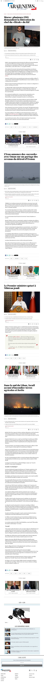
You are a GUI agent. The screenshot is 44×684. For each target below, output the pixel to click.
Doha (24, 358)
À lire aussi (22, 132)
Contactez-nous (31, 673)
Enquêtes (16, 673)
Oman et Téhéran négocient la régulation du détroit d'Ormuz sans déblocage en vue (13, 275)
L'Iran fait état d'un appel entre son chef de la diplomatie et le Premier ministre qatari (13, 375)
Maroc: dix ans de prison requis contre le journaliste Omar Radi (30, 144)
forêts (24, 573)
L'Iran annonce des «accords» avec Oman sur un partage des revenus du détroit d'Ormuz (21, 157)
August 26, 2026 (11, 348)
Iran (26, 258)
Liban (11, 573)
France (2, 675)
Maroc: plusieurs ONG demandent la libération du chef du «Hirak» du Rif (19, 13)
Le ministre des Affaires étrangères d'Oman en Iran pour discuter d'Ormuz (30, 275)
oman (22, 258)
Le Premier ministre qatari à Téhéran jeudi (20, 287)
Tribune (16, 675)
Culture (2, 680)
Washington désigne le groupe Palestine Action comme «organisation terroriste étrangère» (25, 651)
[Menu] (1, 1)
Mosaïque (16, 677)
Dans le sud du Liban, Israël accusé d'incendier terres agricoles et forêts (19, 388)
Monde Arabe (3, 673)
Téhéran (20, 358)
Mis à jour (36, 266)
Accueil (5, 13)
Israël (20, 573)
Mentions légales (32, 677)
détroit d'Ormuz (17, 258)
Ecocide (15, 573)
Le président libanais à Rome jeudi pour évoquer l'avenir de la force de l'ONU (13, 590)
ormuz (11, 258)
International (3, 677)
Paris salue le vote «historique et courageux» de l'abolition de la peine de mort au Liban (30, 590)
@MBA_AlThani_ (16, 336)
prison (6, 75)
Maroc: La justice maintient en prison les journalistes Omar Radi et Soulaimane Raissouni (13, 144)
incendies (29, 573)
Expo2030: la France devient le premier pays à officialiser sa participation (23, 629)
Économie (2, 679)
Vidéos (16, 679)
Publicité (30, 675)
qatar (11, 358)
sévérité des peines (14, 114)
